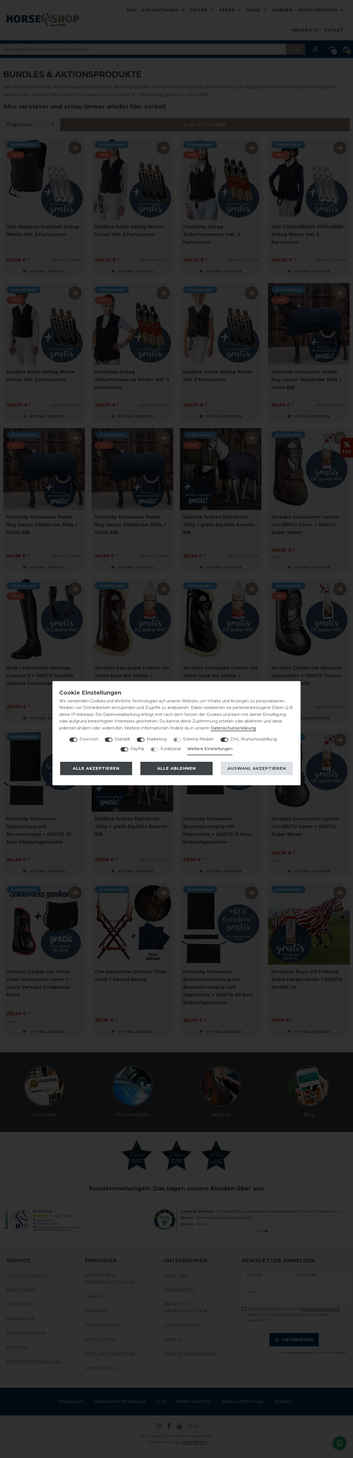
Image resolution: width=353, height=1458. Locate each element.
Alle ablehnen (176, 768)
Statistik (122, 739)
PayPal (137, 748)
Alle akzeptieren (96, 768)
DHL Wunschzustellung (254, 739)
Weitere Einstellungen (209, 748)
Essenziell (88, 739)
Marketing (157, 739)
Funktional (171, 748)
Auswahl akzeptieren (257, 768)
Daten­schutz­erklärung (233, 728)
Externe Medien (198, 739)
